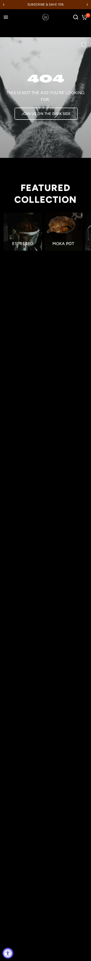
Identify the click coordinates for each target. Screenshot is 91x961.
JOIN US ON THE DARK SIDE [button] (46, 114)
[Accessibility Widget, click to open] (7, 953)
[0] (83, 17)
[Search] (76, 17)
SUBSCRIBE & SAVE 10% (45, 4)
